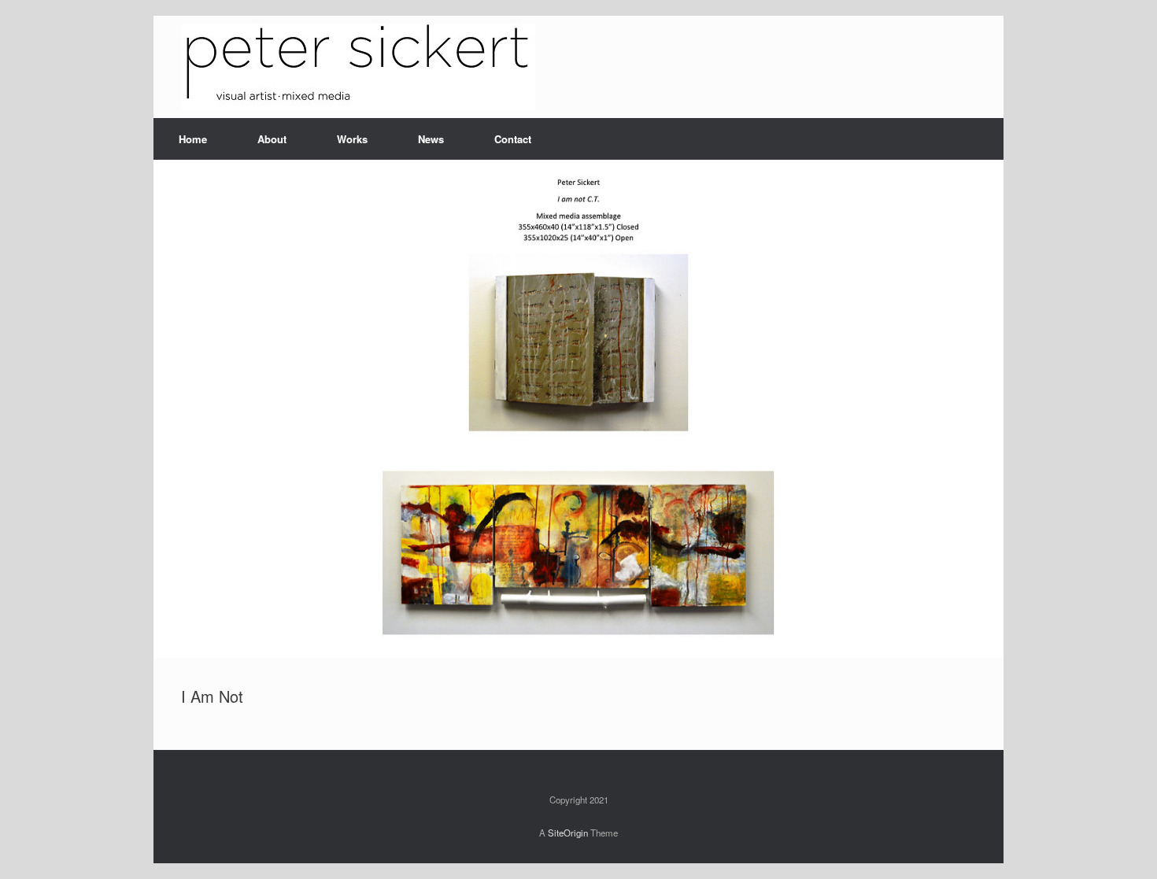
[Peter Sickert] (358, 67)
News (431, 138)
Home (193, 138)
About (271, 138)
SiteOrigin (568, 832)
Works (352, 138)
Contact (512, 138)
